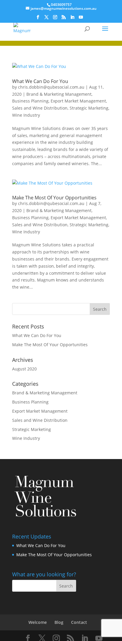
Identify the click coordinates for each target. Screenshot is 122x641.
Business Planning (30, 101)
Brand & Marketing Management (59, 94)
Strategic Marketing (89, 108)
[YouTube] (81, 19)
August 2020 (24, 369)
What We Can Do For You (40, 81)
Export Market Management (78, 101)
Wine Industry (26, 115)
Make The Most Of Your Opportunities (54, 197)
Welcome (37, 622)
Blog (58, 622)
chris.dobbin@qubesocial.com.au (51, 87)
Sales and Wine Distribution (40, 108)
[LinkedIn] (72, 19)
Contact (79, 622)
